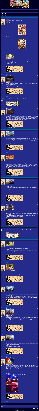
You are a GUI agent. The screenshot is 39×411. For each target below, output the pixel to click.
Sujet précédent (35, 16)
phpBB (17, 410)
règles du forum (8, 127)
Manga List (7, 72)
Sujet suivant (37, 16)
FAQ (35, 9)
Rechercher (37, 9)
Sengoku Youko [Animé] (4, 13)
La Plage (4, 405)
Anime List (9, 72)
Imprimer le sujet (2, 16)
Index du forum (2, 405)
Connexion (2, 9)
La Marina (6, 405)
